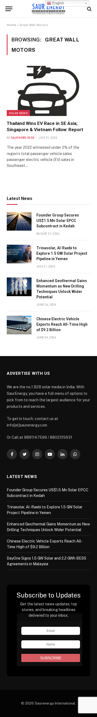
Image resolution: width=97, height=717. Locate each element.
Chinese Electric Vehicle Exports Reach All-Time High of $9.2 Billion (62, 324)
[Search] (89, 9)
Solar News (18, 113)
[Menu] (8, 9)
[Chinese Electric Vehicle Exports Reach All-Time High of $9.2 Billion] (19, 325)
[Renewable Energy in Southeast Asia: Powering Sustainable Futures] (48, 9)
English (57, 3)
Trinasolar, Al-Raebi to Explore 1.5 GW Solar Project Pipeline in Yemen (61, 253)
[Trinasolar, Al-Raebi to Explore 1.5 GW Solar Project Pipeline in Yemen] (19, 254)
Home (11, 25)
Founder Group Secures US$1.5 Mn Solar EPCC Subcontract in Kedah (57, 220)
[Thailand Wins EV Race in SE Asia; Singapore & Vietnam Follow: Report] (48, 91)
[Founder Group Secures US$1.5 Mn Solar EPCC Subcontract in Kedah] (19, 221)
